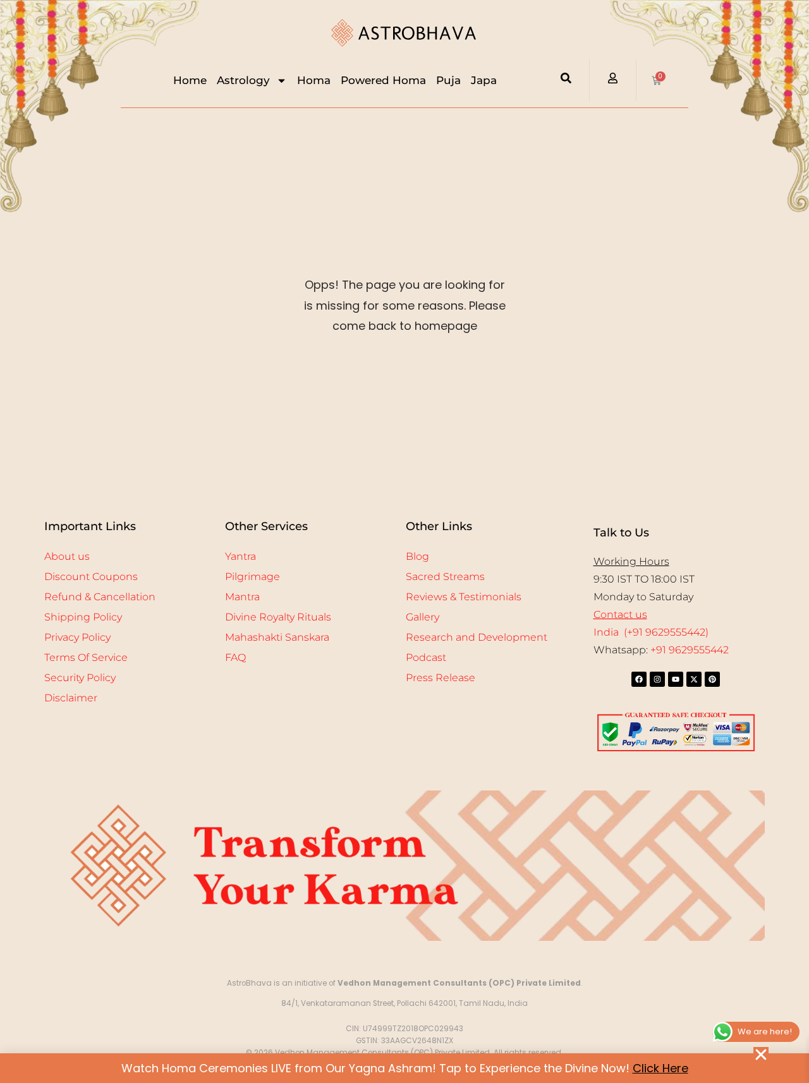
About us (67, 556)
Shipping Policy (83, 617)
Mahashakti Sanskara (277, 637)
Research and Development (476, 637)
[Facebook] (639, 679)
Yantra (240, 556)
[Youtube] (675, 679)
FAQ (235, 657)
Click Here (660, 1068)
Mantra (242, 597)
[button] (761, 1054)
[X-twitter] (694, 679)
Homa (314, 80)
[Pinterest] (712, 679)
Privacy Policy (77, 637)
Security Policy (80, 678)
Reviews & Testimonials (463, 597)
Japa (484, 80)
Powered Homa (383, 80)
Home (190, 80)
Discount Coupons (91, 577)
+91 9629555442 (689, 650)
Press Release (440, 678)
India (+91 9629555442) (651, 632)
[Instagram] (657, 679)
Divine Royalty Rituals (278, 617)
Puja (448, 80)
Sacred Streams (445, 577)
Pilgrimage (252, 577)
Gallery (422, 617)
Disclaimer (70, 698)
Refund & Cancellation (99, 597)
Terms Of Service (86, 657)
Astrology (243, 80)
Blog (417, 556)
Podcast (426, 657)
